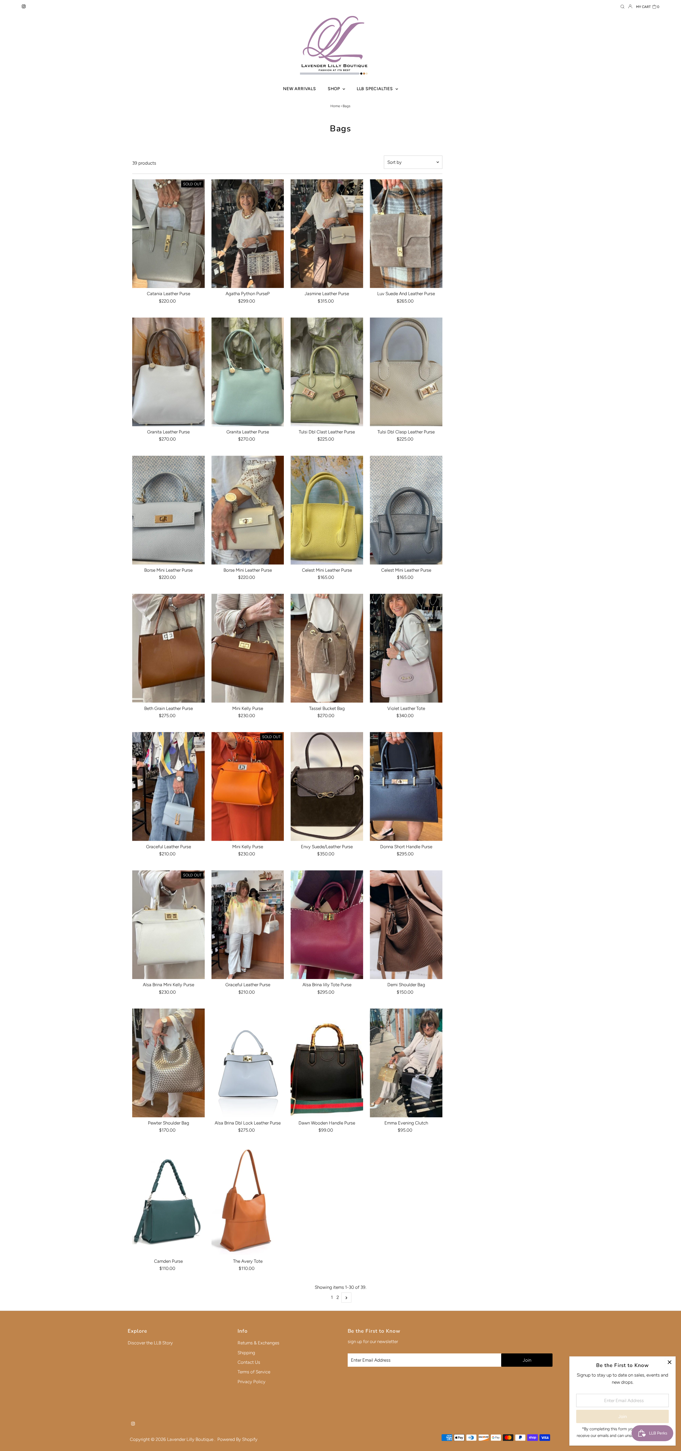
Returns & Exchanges (258, 1342)
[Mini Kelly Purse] (247, 648)
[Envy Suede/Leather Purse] (326, 786)
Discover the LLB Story (150, 1342)
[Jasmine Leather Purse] (326, 233)
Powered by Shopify (237, 1439)
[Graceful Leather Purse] (168, 786)
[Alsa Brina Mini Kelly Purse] (168, 924)
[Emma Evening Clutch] (406, 1063)
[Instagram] (23, 6)
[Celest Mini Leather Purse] (326, 510)
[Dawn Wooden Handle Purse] (326, 1063)
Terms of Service (254, 1371)
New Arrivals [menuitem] (299, 88)
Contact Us (249, 1362)
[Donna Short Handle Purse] (406, 786)
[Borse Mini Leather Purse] (168, 510)
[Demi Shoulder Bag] (406, 924)
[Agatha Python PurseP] (247, 233)
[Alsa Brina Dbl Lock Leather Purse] (247, 1063)
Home (335, 106)
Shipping (246, 1352)
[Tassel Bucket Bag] (326, 648)
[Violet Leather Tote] (406, 648)
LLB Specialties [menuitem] (375, 88)
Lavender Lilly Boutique (190, 1439)
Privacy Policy (251, 1381)
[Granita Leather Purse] (168, 371)
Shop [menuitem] (334, 88)
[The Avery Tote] (247, 1201)
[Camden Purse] (168, 1201)
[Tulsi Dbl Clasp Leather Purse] (406, 371)
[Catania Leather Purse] (168, 233)
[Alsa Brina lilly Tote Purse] (326, 924)
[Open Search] (622, 6)
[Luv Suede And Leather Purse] (406, 233)
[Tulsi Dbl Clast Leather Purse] (326, 371)
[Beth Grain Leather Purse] (168, 648)
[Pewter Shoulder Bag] (168, 1063)
